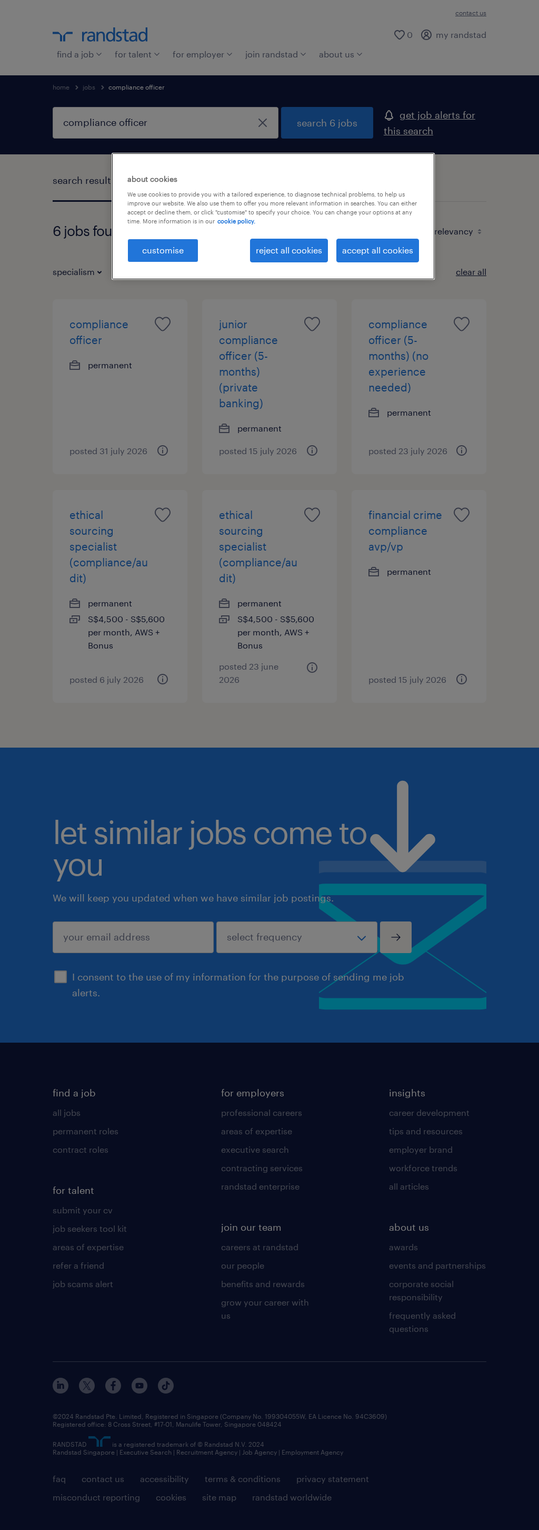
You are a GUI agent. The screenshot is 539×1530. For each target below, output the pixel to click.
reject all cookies (289, 250)
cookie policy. (236, 221)
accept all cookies (377, 250)
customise (163, 250)
